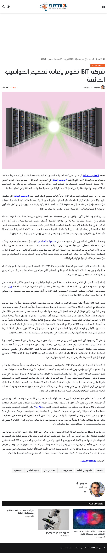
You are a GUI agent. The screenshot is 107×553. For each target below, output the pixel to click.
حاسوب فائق (49, 471)
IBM (99, 471)
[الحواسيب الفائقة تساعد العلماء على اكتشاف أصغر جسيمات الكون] (89, 519)
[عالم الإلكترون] (53, 6)
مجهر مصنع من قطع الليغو (57, 533)
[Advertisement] (53, 35)
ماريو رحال (97, 87)
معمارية (17, 471)
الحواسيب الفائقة (84, 471)
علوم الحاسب (32, 471)
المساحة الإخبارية (87, 59)
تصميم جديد (65, 471)
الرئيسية (99, 59)
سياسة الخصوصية (66, 548)
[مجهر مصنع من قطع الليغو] (53, 519)
